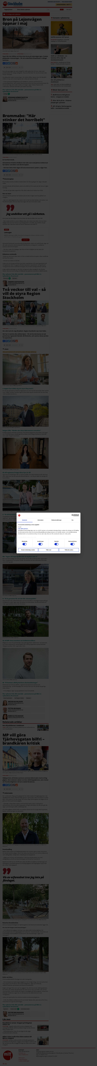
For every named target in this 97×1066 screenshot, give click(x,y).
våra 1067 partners (23, 528)
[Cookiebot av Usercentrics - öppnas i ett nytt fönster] (72, 515)
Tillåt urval (48, 549)
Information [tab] (40, 520)
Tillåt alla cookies (69, 549)
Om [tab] (72, 520)
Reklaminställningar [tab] (56, 520)
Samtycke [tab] (24, 520)
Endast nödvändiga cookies (28, 549)
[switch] (40, 544)
